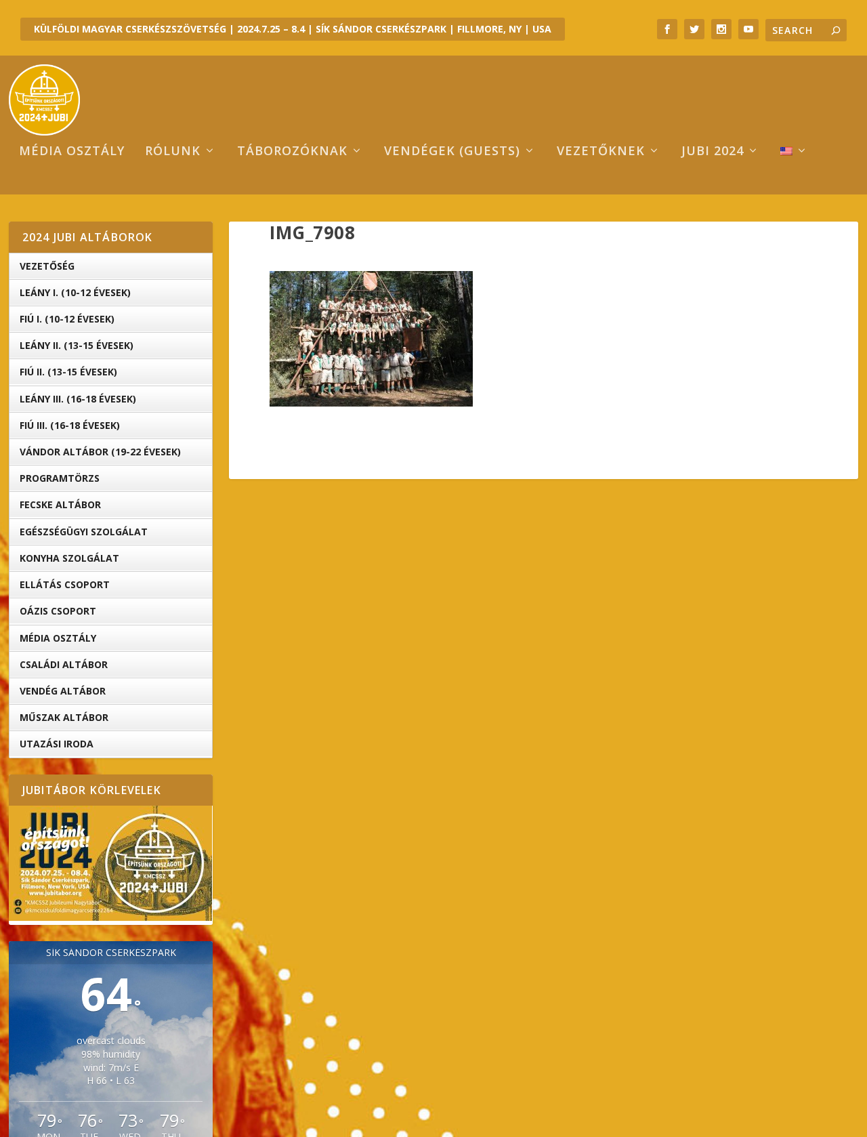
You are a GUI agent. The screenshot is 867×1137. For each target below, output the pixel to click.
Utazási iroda (56, 743)
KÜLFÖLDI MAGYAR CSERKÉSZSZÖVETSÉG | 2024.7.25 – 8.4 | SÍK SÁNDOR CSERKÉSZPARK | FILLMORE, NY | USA (292, 28)
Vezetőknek (601, 152)
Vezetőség (47, 266)
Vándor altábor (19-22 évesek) (100, 451)
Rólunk (172, 152)
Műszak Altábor (64, 717)
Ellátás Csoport (65, 584)
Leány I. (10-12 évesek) (75, 292)
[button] (371, 339)
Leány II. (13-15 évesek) (76, 345)
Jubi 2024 (712, 152)
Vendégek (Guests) (452, 152)
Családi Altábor (64, 664)
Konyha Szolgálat (69, 558)
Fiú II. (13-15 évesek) (68, 371)
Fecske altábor (60, 504)
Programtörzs (60, 478)
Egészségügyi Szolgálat (84, 531)
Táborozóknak (292, 152)
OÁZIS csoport (58, 610)
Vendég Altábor (63, 690)
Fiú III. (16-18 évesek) (70, 425)
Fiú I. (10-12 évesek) (67, 318)
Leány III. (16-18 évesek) (78, 398)
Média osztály (72, 152)
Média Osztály (58, 638)
